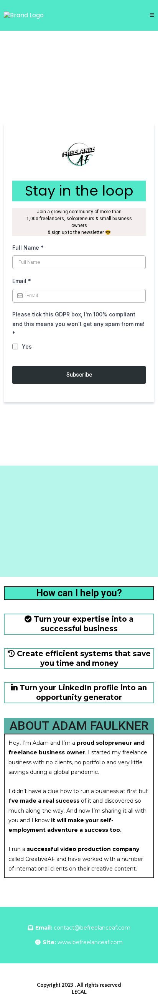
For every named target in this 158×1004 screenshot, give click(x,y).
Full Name (28, 247)
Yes (27, 346)
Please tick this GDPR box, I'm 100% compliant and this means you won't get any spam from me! (78, 324)
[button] (152, 15)
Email (21, 281)
